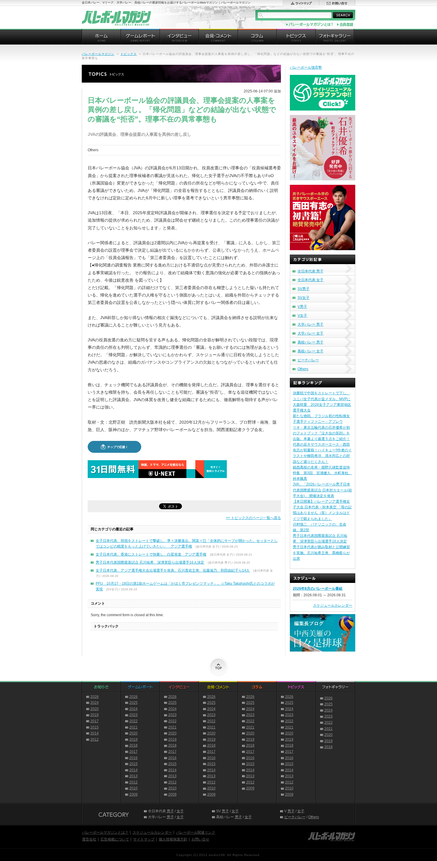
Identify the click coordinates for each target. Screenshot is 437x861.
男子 (170, 811)
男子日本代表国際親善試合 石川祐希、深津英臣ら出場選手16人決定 (150, 562)
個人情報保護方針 (173, 839)
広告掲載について (114, 839)
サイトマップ (144, 839)
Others (303, 369)
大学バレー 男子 (310, 324)
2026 (94, 697)
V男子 (302, 307)
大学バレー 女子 (310, 333)
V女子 (302, 315)
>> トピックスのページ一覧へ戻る (253, 518)
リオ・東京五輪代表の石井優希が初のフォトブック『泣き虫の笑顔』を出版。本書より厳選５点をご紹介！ (321, 433)
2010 (133, 788)
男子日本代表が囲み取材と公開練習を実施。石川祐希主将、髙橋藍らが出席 (321, 552)
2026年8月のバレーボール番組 (317, 588)
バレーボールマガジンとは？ (105, 832)
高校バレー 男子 (310, 342)
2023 (133, 715)
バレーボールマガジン (98, 54)
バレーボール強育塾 (306, 67)
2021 (133, 727)
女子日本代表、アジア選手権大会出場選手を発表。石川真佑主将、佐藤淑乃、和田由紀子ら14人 (173, 570)
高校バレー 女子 (310, 351)
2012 (94, 739)
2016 (133, 758)
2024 (94, 703)
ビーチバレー (308, 360)
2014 (94, 733)
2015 (94, 727)
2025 (133, 703)
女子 (180, 811)
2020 (94, 709)
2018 (133, 745)
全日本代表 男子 (310, 271)
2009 (133, 794)
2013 (133, 776)
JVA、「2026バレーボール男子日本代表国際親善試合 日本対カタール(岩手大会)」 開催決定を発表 (322, 490)
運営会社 (89, 839)
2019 (94, 715)
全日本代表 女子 (310, 280)
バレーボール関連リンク (195, 832)
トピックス (128, 54)
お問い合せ (200, 839)
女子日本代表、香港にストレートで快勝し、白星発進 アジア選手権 (151, 554)
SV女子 (303, 298)
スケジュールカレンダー (332, 605)
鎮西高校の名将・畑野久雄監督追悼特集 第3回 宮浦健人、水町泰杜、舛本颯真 (322, 473)
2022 (133, 721)
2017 (94, 721)
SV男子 (303, 289)
